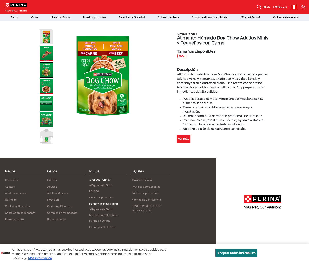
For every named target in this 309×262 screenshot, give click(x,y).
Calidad (94, 190)
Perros (14, 17)
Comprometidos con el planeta (210, 17)
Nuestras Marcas (60, 17)
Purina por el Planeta (102, 227)
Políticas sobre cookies (145, 186)
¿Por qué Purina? (250, 17)
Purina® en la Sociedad (132, 17)
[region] (154, 253)
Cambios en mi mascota (20, 212)
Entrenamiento (14, 219)
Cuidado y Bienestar (17, 206)
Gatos (34, 17)
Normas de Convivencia (146, 199)
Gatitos (52, 180)
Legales (137, 171)
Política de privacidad (144, 193)
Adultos (10, 186)
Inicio (267, 6)
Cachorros (11, 180)
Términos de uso (141, 180)
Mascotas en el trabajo (103, 214)
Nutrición (11, 199)
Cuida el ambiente (168, 17)
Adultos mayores (15, 193)
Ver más (183, 138)
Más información (40, 258)
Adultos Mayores (57, 193)
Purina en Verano (99, 220)
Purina (94, 171)
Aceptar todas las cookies (236, 253)
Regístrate (280, 6)
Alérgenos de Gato (100, 185)
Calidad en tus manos (285, 17)
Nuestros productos (94, 17)
